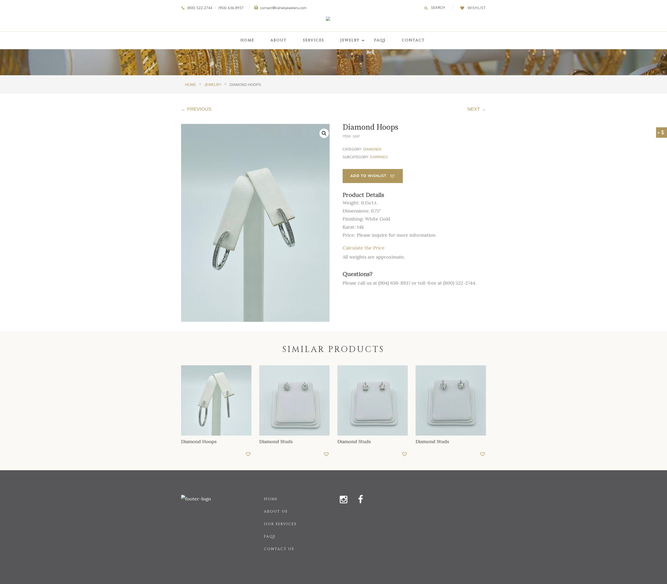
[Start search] (426, 8)
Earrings (379, 157)
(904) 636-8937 (231, 7)
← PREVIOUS (196, 109)
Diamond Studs (276, 441)
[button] (324, 133)
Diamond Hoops (199, 441)
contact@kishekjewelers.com (283, 7)
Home (271, 499)
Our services (280, 524)
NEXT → (476, 109)
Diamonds (372, 149)
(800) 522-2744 (199, 7)
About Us (276, 511)
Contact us (279, 549)
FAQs (269, 536)
